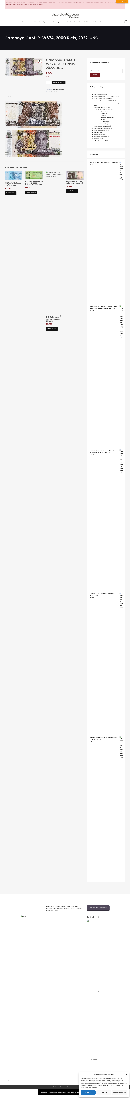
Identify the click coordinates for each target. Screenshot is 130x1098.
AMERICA (104, 113)
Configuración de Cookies (75, 1087)
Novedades (97, 139)
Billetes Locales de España (102, 128)
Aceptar (88, 1093)
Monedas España (99, 134)
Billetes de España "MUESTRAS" (103, 99)
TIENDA (86, 22)
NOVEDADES (101, 124)
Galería (69, 22)
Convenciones (26, 22)
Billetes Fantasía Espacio (101, 126)
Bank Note (77, 22)
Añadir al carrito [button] (10, 193)
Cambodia (54, 92)
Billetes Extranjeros (58, 89)
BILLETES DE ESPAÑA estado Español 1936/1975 (107, 103)
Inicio (7, 22)
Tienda (102, 22)
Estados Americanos (100, 130)
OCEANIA (104, 122)
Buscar (95, 75)
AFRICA (103, 111)
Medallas (96, 132)
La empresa (15, 22)
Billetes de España (99, 94)
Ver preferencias (119, 1093)
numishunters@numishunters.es (56, 915)
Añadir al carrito (58, 82)
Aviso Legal (48, 1087)
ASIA (102, 115)
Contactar (94, 22)
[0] (124, 22)
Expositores (46, 22)
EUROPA (103, 120)
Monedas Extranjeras (100, 137)
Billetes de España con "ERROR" (103, 101)
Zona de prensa (58, 22)
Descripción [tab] (8, 97)
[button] (126, 1075)
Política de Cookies (59, 1087)
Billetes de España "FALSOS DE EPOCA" (105, 97)
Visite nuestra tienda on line (98, 908)
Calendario (37, 22)
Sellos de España (99, 141)
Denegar (103, 1093)
